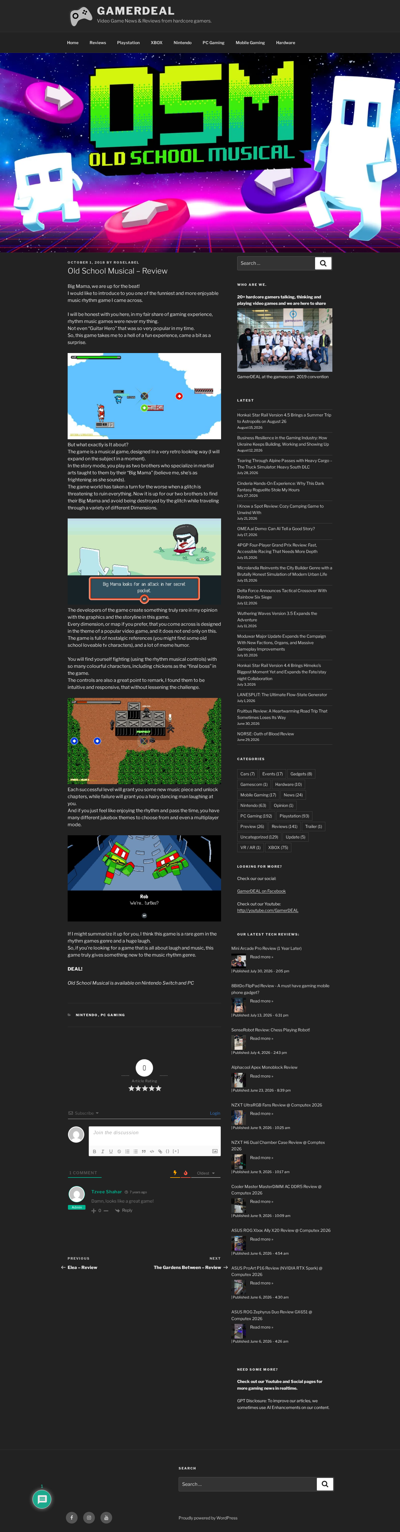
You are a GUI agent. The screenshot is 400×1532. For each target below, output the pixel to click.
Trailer (313, 826)
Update (295, 836)
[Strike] (119, 1151)
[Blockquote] (144, 1151)
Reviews (98, 42)
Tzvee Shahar (106, 1191)
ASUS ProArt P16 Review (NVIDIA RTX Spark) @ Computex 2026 (276, 1271)
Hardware (285, 42)
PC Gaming (214, 42)
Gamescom (254, 784)
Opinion (283, 805)
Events (272, 773)
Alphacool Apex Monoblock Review (264, 1067)
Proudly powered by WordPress (208, 1517)
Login (214, 1113)
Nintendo (183, 42)
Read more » (261, 956)
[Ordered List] (127, 1151)
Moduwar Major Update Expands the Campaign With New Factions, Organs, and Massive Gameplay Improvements (281, 643)
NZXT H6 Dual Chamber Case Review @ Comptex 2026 (278, 1145)
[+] (176, 1151)
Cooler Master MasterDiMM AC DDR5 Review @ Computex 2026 (276, 1189)
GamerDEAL (136, 10)
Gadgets (301, 773)
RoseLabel (126, 262)
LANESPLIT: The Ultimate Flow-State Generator (282, 694)
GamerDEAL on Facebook (261, 890)
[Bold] (94, 1151)
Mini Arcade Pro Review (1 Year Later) (266, 948)
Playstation (128, 42)
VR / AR (250, 847)
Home (72, 42)
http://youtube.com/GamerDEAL (267, 910)
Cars (247, 773)
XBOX (157, 42)
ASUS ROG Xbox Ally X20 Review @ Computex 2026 (281, 1230)
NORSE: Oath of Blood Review (265, 733)
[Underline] (111, 1151)
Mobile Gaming (250, 42)
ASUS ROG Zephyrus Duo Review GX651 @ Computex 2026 (271, 1315)
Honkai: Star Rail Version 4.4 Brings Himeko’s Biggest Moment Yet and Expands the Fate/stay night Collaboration (281, 672)
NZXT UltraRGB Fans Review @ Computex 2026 (276, 1104)
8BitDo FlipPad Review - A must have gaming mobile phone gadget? (280, 989)
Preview (252, 826)
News (293, 794)
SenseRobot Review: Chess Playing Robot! (270, 1029)
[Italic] (103, 1151)
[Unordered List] (135, 1151)
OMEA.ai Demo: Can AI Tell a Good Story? (276, 528)
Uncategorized (259, 836)
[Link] (160, 1151)
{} (168, 1151)
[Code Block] (152, 1151)
